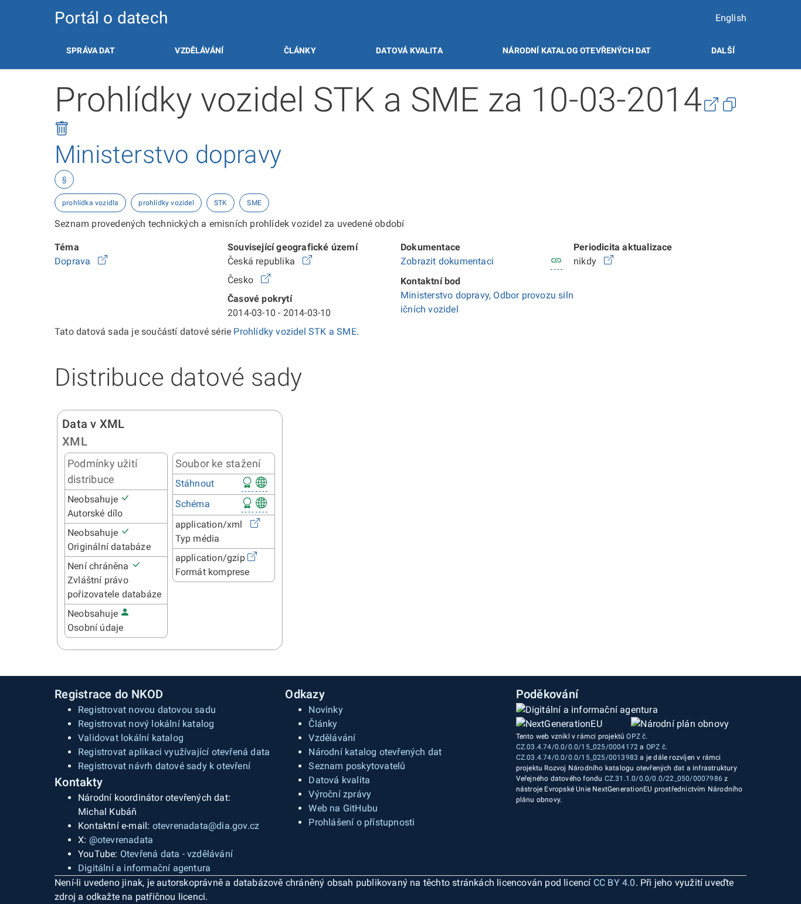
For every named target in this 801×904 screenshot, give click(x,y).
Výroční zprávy (339, 794)
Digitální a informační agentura (144, 868)
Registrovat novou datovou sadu (147, 709)
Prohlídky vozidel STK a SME (294, 331)
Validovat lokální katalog (131, 737)
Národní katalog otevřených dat (375, 751)
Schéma (192, 503)
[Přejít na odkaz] (102, 261)
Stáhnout (195, 483)
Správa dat (90, 50)
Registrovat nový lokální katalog (146, 723)
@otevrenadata (121, 839)
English (730, 17)
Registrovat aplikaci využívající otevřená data (174, 751)
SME (254, 203)
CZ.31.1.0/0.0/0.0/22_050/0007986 (663, 778)
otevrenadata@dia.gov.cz (206, 825)
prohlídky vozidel (166, 203)
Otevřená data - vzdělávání (176, 853)
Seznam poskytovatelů (356, 766)
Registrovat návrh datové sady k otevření (164, 766)
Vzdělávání (199, 50)
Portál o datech (111, 18)
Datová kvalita (409, 50)
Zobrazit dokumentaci (447, 261)
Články (300, 50)
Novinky (325, 709)
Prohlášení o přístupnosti (361, 822)
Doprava (74, 261)
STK (221, 203)
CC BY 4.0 (614, 882)
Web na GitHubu (343, 808)
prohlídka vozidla (90, 203)
